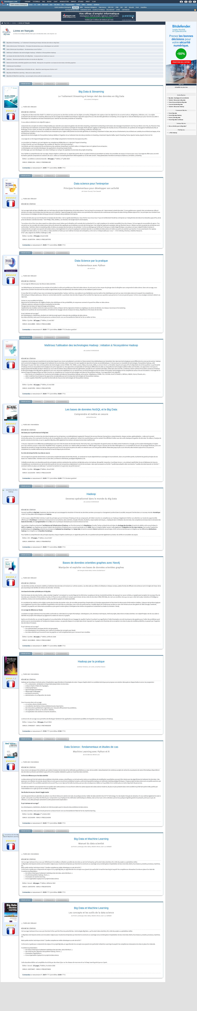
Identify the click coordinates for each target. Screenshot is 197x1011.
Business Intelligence (91, 7)
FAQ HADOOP (110, 10)
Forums (27, 1)
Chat (55, 1)
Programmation (70, 4)
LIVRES (118, 10)
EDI (63, 4)
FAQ (43, 1)
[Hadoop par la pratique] (10, 666)
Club (94, 1)
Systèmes (96, 4)
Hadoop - (25, 59)
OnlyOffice (144, 7)
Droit (87, 1)
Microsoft (45, 4)
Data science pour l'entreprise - (32, 46)
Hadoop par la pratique (14, 66)
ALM (39, 4)
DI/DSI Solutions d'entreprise (18, 4)
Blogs (49, 1)
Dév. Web (57, 4)
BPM (81, 7)
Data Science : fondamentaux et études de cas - (32, 69)
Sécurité (131, 7)
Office (83, 4)
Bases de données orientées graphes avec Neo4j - (41, 63)
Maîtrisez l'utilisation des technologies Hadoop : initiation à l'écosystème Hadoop (31, 53)
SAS (121, 7)
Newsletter (64, 1)
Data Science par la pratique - (24, 49)
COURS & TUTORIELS (99, 10)
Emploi (73, 1)
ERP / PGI (110, 7)
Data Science (102, 7)
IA (35, 4)
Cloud (30, 4)
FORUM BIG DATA (85, 10)
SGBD (78, 4)
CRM (117, 7)
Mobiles (89, 4)
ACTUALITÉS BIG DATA (72, 10)
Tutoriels (36, 1)
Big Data (75, 7)
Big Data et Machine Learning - (23, 73)
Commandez (26, 168)
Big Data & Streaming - (33, 43)
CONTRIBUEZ (125, 10)
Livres (14, 23)
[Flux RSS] (195, 10)
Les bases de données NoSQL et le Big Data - (30, 56)
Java (51, 4)
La (173, 133)
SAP (126, 7)
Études (80, 1)
